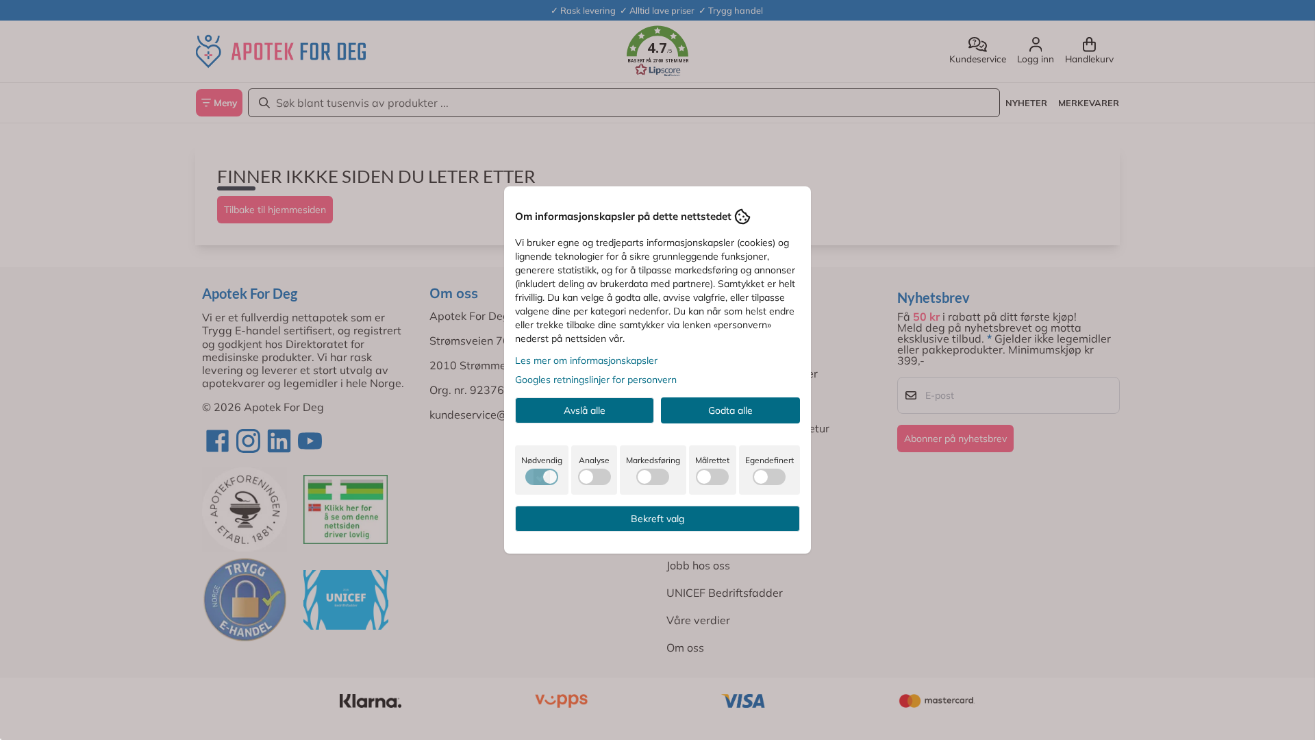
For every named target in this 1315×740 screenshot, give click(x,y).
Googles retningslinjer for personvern (596, 379)
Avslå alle (584, 410)
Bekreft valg (657, 519)
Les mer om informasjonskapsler (586, 360)
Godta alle (730, 410)
